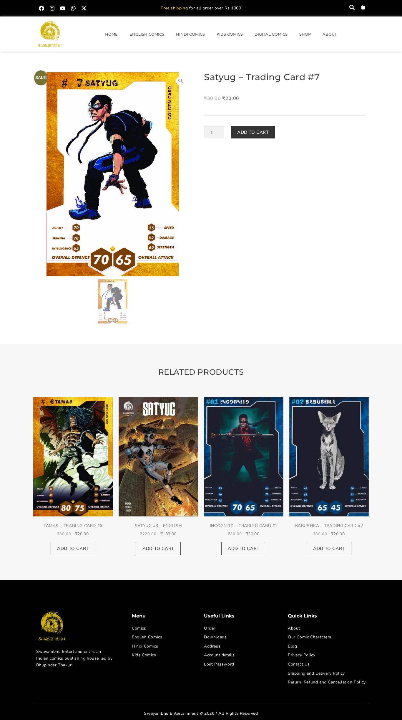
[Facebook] (41, 8)
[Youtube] (62, 8)
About (330, 34)
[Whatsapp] (73, 8)
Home (111, 34)
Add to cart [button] (73, 548)
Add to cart (253, 132)
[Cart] (363, 7)
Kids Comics (230, 34)
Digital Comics (271, 34)
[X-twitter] (84, 8)
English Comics (146, 34)
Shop (305, 34)
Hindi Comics (190, 34)
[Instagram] (52, 8)
